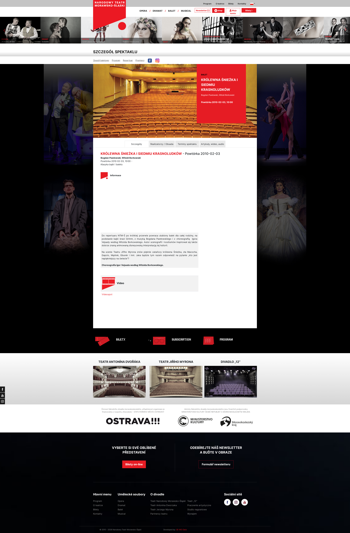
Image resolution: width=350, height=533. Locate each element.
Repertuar (128, 60)
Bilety (248, 10)
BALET (171, 10)
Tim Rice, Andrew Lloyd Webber (175, 42)
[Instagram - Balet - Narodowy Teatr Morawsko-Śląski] (157, 61)
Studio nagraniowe (197, 509)
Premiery (139, 60)
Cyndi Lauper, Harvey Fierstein (53, 42)
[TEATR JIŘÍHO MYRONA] (176, 382)
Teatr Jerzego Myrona (161, 509)
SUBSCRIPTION (181, 339)
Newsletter (201, 10)
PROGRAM (226, 339)
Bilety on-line (134, 464)
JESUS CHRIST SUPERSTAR (176, 39)
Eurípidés (4, 42)
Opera (121, 501)
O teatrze (98, 505)
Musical (122, 513)
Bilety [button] (231, 3)
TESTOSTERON (292, 39)
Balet (120, 509)
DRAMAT (158, 10)
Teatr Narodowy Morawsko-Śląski (168, 501)
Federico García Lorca (90, 42)
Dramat (121, 505)
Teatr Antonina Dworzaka (163, 505)
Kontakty (97, 513)
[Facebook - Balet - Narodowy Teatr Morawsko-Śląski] (150, 61)
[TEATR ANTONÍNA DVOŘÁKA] (119, 382)
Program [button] (207, 3)
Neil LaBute (248, 42)
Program (116, 60)
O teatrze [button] (220, 3)
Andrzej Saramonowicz (293, 42)
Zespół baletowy (101, 60)
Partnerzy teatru (158, 513)
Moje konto (233, 12)
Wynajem (192, 513)
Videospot (107, 294)
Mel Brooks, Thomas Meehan (214, 42)
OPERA (143, 10)
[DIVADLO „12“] (230, 382)
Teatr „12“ (192, 501)
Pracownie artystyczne (199, 505)
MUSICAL (186, 10)
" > (149, 340)
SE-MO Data (181, 529)
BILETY (120, 339)
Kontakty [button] (242, 3)
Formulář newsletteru (216, 464)
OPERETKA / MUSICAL (171, 36)
